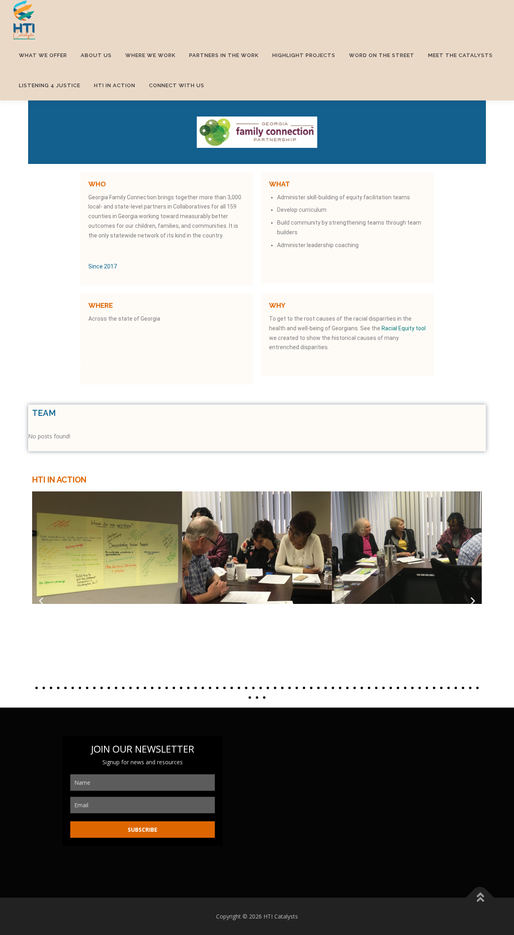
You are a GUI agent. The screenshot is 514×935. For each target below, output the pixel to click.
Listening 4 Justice (49, 85)
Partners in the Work (224, 55)
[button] (41, 601)
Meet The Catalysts (460, 55)
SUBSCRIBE (142, 829)
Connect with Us (176, 85)
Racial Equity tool (403, 328)
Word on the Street (381, 55)
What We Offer (43, 55)
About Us (96, 55)
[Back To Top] (480, 897)
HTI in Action (114, 85)
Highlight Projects (303, 55)
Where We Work (150, 55)
